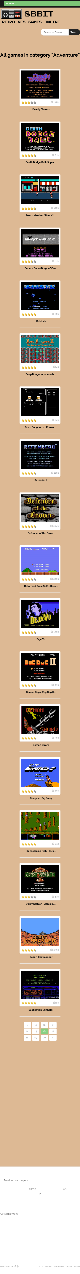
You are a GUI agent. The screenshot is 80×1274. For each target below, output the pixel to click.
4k (57, 367)
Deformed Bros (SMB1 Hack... (41, 586)
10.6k (56, 102)
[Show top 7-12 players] (40, 1193)
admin (32, 1188)
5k (57, 1002)
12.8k (56, 208)
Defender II (40, 480)
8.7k (57, 685)
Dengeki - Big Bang (41, 798)
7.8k (57, 737)
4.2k (57, 896)
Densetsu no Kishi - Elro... (41, 851)
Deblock (41, 321)
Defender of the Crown (41, 533)
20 (44, 1037)
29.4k (56, 526)
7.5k (57, 155)
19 (35, 1037)
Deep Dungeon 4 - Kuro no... (41, 427)
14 (27, 1031)
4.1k (57, 843)
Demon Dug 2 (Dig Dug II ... (41, 692)
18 (27, 1037)
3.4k (57, 420)
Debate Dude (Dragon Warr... (41, 268)
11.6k (56, 473)
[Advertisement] (21, 1097)
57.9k (56, 949)
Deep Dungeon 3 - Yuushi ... (41, 374)
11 (36, 1024)
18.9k (56, 631)
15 (36, 1031)
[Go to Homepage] (31, 23)
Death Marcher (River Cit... (41, 215)
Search (74, 32)
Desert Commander (41, 957)
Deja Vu (40, 639)
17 (53, 1031)
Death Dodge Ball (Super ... (40, 162)
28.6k (56, 579)
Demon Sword (41, 745)
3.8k (57, 314)
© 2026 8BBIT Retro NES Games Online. (59, 1266)
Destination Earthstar (40, 1010)
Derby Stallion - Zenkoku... (41, 903)
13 (53, 1024)
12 (44, 1024)
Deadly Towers (41, 109)
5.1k (57, 261)
